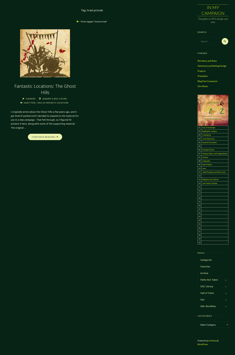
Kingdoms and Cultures (210, 179)
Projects (202, 71)
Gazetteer (29, 103)
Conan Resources (208, 139)
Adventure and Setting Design (212, 65)
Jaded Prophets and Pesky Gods (214, 172)
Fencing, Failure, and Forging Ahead (214, 154)
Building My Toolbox (209, 131)
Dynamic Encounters (209, 142)
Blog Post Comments (207, 81)
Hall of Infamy (207, 165)
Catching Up (206, 135)
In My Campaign (212, 10)
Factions (205, 157)
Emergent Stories (208, 150)
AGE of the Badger (208, 128)
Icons (204, 168)
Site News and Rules (207, 60)
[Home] (77, 21)
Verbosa (213, 340)
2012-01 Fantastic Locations (53, 103)
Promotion (203, 76)
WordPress (203, 344)
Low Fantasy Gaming (209, 183)
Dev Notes (203, 86)
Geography (206, 161)
